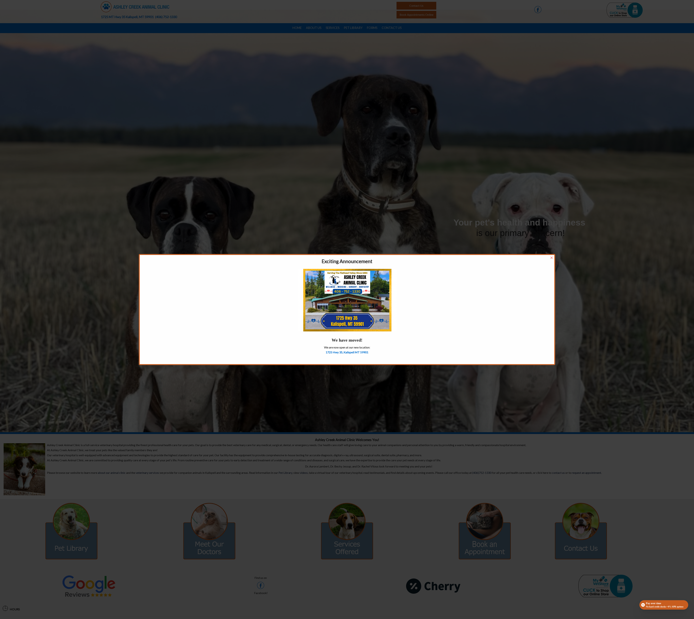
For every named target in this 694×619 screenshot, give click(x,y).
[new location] (347, 299)
